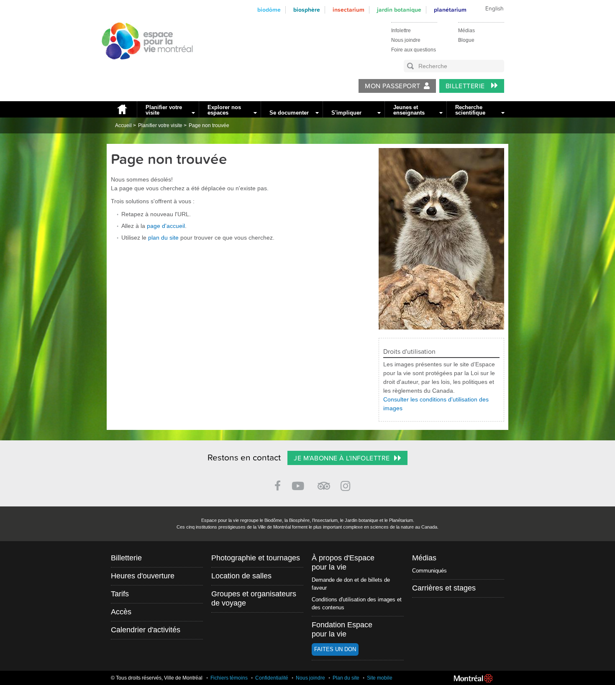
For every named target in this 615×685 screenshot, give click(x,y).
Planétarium (450, 9)
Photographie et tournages (255, 558)
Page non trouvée (209, 125)
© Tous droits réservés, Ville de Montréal (156, 678)
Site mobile (379, 678)
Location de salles (241, 576)
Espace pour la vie (142, 67)
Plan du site (346, 678)
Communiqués (429, 570)
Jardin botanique (399, 9)
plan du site (163, 237)
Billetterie (466, 86)
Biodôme (269, 9)
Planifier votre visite (164, 110)
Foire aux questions (413, 50)
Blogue (466, 40)
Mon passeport (392, 86)
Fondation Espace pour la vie (342, 629)
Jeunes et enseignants (409, 110)
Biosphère (306, 9)
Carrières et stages (444, 588)
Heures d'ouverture (142, 576)
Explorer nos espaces (224, 110)
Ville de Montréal (473, 678)
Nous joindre (405, 40)
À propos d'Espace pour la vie (343, 562)
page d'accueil (166, 225)
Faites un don (335, 649)
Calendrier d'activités (145, 630)
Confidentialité (271, 678)
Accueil (122, 109)
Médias (466, 30)
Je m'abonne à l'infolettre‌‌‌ (342, 458)
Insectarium (348, 9)
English (494, 8)
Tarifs (120, 594)
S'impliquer (346, 113)
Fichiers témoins (229, 678)
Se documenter (289, 113)
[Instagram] (347, 484)
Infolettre (401, 30)
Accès (121, 612)
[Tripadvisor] (323, 482)
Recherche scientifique (470, 110)
